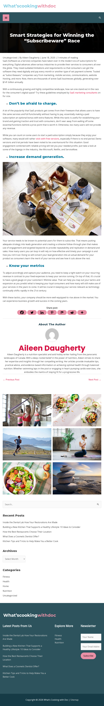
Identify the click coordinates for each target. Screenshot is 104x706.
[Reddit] (72, 312)
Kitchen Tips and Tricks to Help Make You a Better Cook (30, 541)
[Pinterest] (52, 312)
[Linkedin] (42, 312)
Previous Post (11, 379)
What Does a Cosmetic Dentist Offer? (21, 536)
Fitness (6, 576)
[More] (82, 312)
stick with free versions (47, 138)
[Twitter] (32, 312)
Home (6, 586)
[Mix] (62, 312)
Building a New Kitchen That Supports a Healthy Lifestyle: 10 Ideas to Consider (41, 527)
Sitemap (74, 699)
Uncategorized (10, 595)
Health (6, 581)
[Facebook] (22, 312)
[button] (100, 17)
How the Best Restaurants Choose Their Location (27, 531)
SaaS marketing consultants (83, 92)
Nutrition (7, 590)
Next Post (95, 379)
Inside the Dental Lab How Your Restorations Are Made (30, 522)
